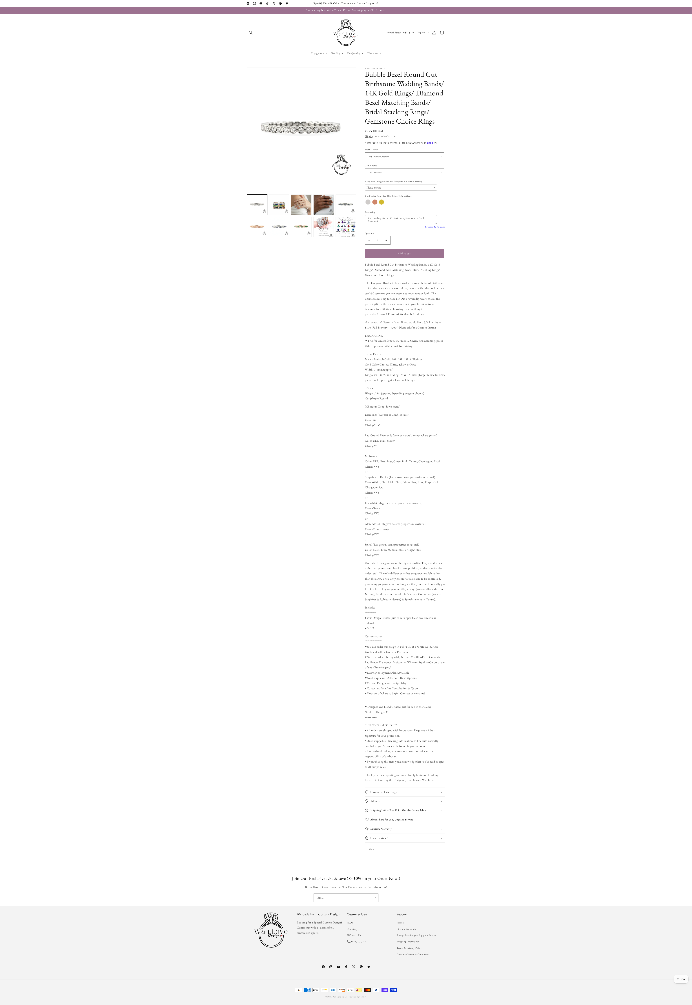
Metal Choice (371, 149)
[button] (251, 33)
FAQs (350, 922)
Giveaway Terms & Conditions (413, 954)
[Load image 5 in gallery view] (346, 204)
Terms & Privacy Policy (409, 947)
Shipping (369, 136)
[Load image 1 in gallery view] (257, 204)
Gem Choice (371, 165)
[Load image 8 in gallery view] (301, 227)
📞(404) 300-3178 (357, 941)
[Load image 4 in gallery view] (323, 204)
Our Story (352, 928)
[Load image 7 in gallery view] (279, 227)
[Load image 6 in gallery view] (257, 227)
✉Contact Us (354, 935)
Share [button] (371, 849)
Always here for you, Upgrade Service (416, 935)
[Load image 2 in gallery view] (279, 204)
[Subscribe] (374, 898)
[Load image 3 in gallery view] (301, 204)
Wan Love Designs (341, 996)
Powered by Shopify (358, 996)
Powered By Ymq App (435, 226)
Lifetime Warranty (406, 928)
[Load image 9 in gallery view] (323, 227)
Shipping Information (408, 941)
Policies (401, 922)
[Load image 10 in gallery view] (346, 227)
